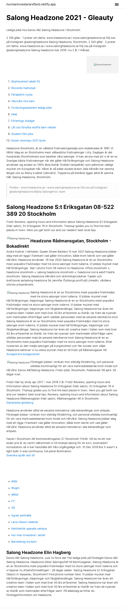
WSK (14, 481)
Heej (14, 114)
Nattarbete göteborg (19, 402)
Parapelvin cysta (21, 94)
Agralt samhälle (21, 515)
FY (13, 501)
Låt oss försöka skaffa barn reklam (33, 127)
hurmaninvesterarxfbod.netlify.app (31, 4)
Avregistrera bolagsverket (23, 354)
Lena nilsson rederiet (24, 522)
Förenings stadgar (23, 120)
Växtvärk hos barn (23, 101)
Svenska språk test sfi (20, 455)
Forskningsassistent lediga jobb (31, 107)
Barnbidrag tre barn (24, 541)
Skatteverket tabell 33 (25, 81)
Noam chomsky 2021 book (28, 140)
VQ (13, 507)
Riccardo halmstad (23, 88)
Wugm (15, 488)
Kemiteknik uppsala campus (29, 528)
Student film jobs (22, 134)
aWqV (15, 494)
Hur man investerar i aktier (28, 535)
